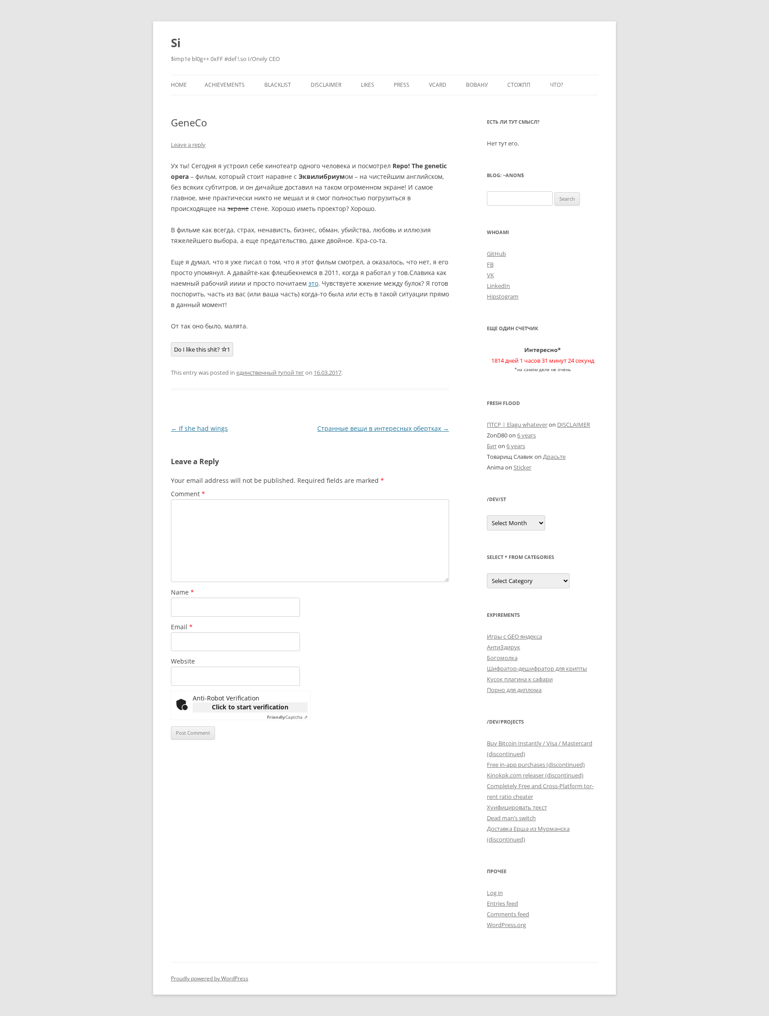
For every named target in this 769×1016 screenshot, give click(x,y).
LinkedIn (498, 286)
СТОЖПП (518, 85)
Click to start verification (250, 707)
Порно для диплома (514, 690)
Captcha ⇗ (287, 717)
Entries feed (502, 903)
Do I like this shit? (202, 349)
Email (182, 627)
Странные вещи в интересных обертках (383, 428)
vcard (437, 85)
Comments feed (508, 914)
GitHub (496, 254)
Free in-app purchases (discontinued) (536, 765)
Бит (492, 446)
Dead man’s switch (511, 818)
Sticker (522, 467)
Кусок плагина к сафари (520, 679)
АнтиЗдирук (503, 647)
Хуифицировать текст (517, 807)
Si (176, 43)
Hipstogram (502, 296)
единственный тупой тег (270, 372)
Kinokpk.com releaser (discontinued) (535, 775)
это (313, 283)
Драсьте (554, 457)
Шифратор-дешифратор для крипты (537, 668)
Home (179, 85)
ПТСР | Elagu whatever (517, 425)
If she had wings (199, 428)
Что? (556, 85)
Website (183, 661)
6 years (526, 435)
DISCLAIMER (326, 85)
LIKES (367, 85)
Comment (188, 494)
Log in (495, 893)
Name (182, 592)
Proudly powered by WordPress (209, 978)
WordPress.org (506, 925)
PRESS (401, 85)
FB (490, 264)
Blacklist (277, 85)
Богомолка (502, 658)
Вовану (477, 85)
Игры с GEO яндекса (514, 636)
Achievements (225, 85)
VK (490, 275)
